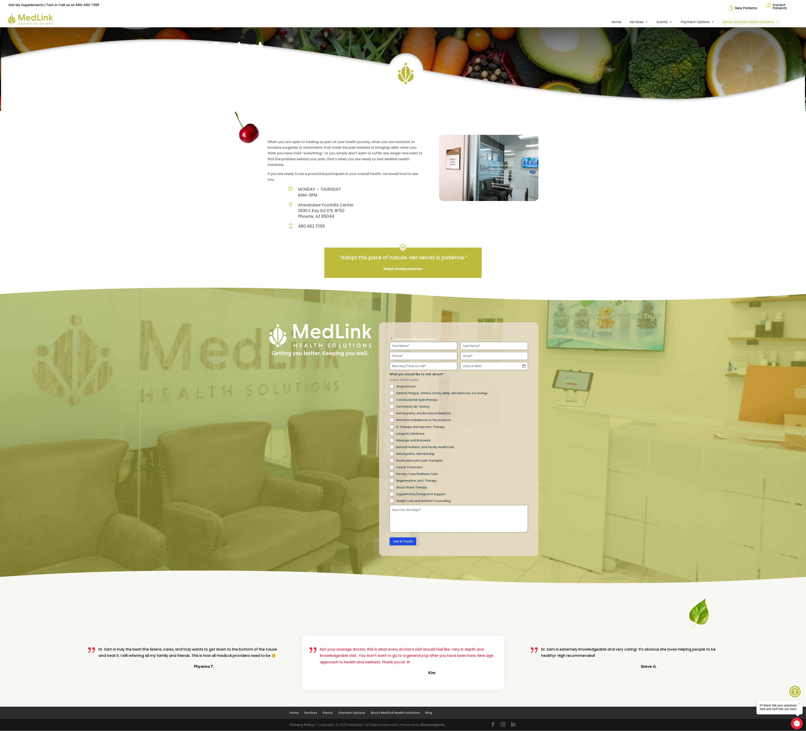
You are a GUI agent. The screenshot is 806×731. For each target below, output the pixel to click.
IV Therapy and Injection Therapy (420, 427)
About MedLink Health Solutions (748, 22)
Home (616, 22)
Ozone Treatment (409, 467)
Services (637, 22)
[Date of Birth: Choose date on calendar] (524, 366)
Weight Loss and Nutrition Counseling (423, 501)
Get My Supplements (26, 5)
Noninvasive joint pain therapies (419, 460)
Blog (428, 713)
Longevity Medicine (410, 434)
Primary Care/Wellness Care (417, 474)
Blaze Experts (432, 724)
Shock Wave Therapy (411, 487)
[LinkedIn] (513, 725)
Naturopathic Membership (415, 454)
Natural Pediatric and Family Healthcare (425, 447)
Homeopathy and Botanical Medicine (423, 413)
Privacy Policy (302, 724)
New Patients (746, 8)
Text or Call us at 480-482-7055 (72, 5)
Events (662, 22)
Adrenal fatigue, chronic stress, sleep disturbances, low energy (442, 393)
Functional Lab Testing (412, 406)
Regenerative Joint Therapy (416, 481)
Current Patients (780, 6)
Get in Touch (403, 541)
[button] (795, 691)
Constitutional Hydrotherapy (417, 400)
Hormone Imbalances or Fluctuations (423, 420)
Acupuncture (406, 386)
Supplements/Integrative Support (421, 494)
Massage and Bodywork (413, 440)
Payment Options (695, 22)
